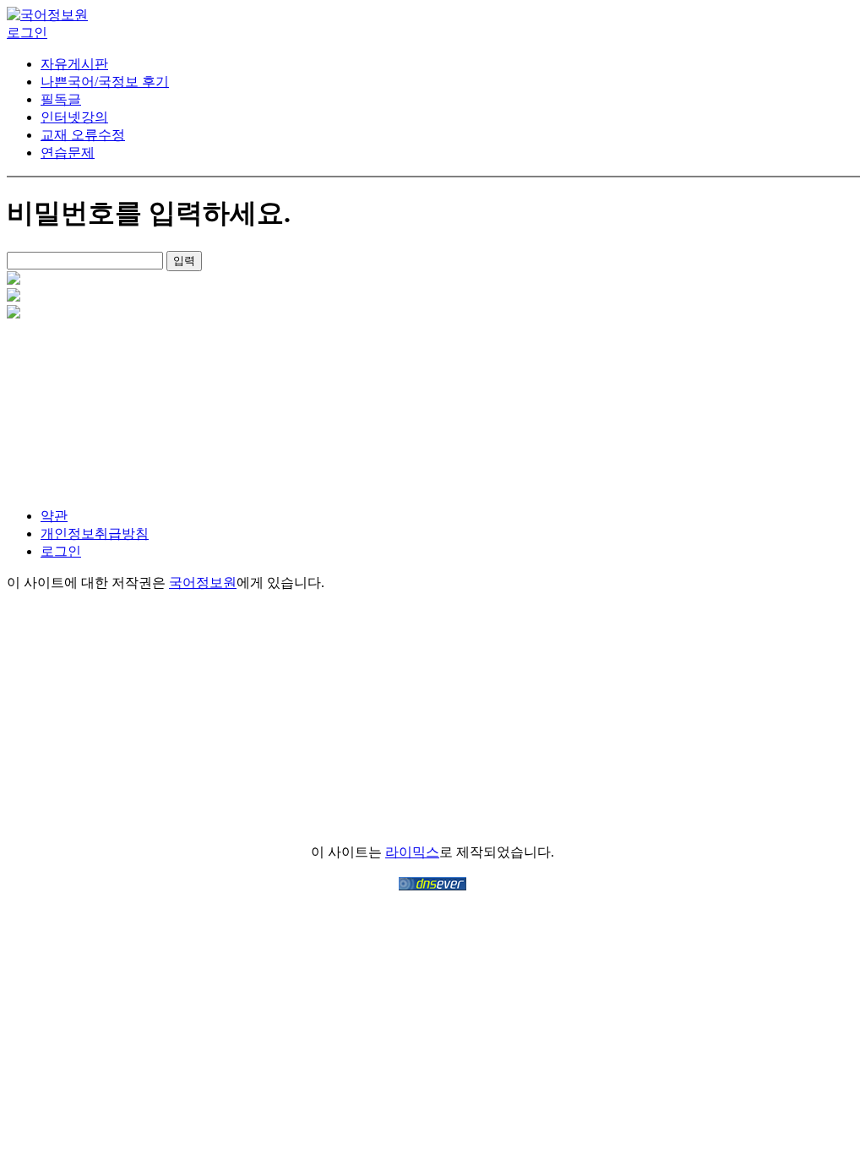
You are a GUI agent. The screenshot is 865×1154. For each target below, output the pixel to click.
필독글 (61, 99)
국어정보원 (203, 582)
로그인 (61, 551)
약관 (54, 516)
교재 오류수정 (83, 135)
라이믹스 (412, 852)
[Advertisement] (95, 406)
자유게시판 (74, 64)
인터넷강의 (74, 117)
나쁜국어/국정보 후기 (105, 81)
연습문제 (68, 152)
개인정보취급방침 (95, 533)
